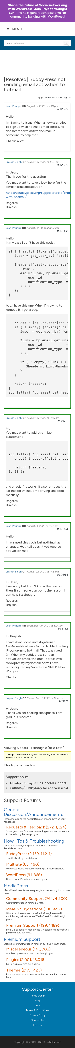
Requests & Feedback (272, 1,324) (36, 827)
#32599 (62, 165)
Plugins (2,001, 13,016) (26, 959)
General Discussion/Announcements (33, 812)
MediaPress (16, 886)
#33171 (63, 701)
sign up (67, 97)
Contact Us (37, 1020)
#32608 (62, 231)
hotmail (59, 97)
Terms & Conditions (37, 1010)
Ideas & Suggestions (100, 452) (34, 909)
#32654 (62, 529)
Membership (37, 995)
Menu (17, 29)
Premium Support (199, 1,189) (32, 925)
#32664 (62, 574)
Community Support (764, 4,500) (36, 898)
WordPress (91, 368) (24, 874)
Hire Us (37, 1025)
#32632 (63, 421)
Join (37, 1005)
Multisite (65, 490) (22, 864)
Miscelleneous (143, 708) (28, 949)
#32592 (62, 109)
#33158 (63, 628)
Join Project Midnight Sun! (37, 9)
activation (50, 97)
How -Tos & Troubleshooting (34, 841)
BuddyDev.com (52, 1042)
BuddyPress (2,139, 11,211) (29, 853)
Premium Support (22, 939)
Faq (37, 1000)
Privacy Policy (37, 1015)
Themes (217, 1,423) (24, 970)
